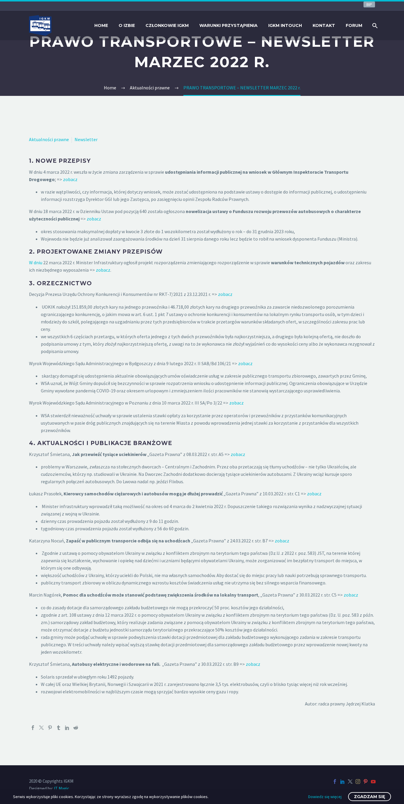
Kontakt (324, 25)
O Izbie (127, 25)
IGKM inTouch (285, 25)
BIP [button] (369, 4)
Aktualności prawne (49, 139)
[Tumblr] (58, 727)
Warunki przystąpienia (228, 25)
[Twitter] (41, 727)
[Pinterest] (50, 727)
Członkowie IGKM (167, 25)
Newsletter (86, 139)
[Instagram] (357, 781)
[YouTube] (373, 781)
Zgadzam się (369, 796)
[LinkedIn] (67, 727)
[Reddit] (75, 727)
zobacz (70, 179)
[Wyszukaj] (374, 25)
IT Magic (61, 788)
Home (101, 25)
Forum (354, 25)
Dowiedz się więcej (325, 796)
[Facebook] (32, 727)
